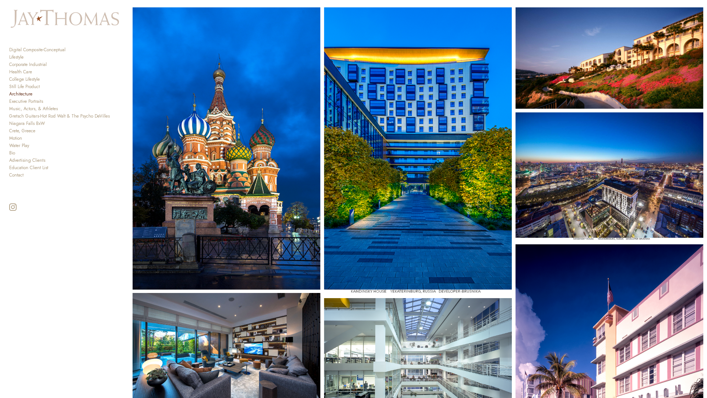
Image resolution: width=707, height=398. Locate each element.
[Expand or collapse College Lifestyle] (44, 79)
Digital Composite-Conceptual (37, 49)
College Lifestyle (24, 79)
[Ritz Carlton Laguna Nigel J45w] (610, 58)
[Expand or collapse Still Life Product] (44, 87)
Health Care (20, 72)
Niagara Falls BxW (27, 123)
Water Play (19, 145)
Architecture (20, 94)
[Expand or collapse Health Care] (37, 72)
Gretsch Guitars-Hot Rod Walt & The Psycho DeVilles (59, 116)
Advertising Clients (27, 160)
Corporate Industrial (28, 64)
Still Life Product (24, 86)
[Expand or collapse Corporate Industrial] (51, 64)
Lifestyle (16, 57)
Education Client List (28, 167)
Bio (12, 153)
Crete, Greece (22, 131)
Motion (15, 138)
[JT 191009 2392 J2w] (610, 176)
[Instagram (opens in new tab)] (13, 207)
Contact (16, 175)
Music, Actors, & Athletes (33, 108)
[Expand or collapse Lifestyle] (28, 57)
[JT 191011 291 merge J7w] (227, 148)
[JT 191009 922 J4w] (418, 150)
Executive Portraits (26, 101)
